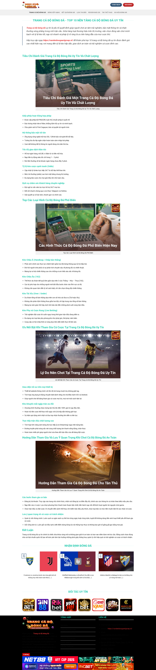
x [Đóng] (26, 654)
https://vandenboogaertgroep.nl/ (120, 629)
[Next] (134, 569)
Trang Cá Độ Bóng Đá (37, 12)
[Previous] (21, 569)
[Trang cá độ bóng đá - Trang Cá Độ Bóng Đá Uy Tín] (31, 5)
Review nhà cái (94, 12)
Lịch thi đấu (81, 12)
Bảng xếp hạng (54, 12)
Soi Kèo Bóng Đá (120, 12)
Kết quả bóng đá (68, 12)
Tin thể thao (107, 12)
